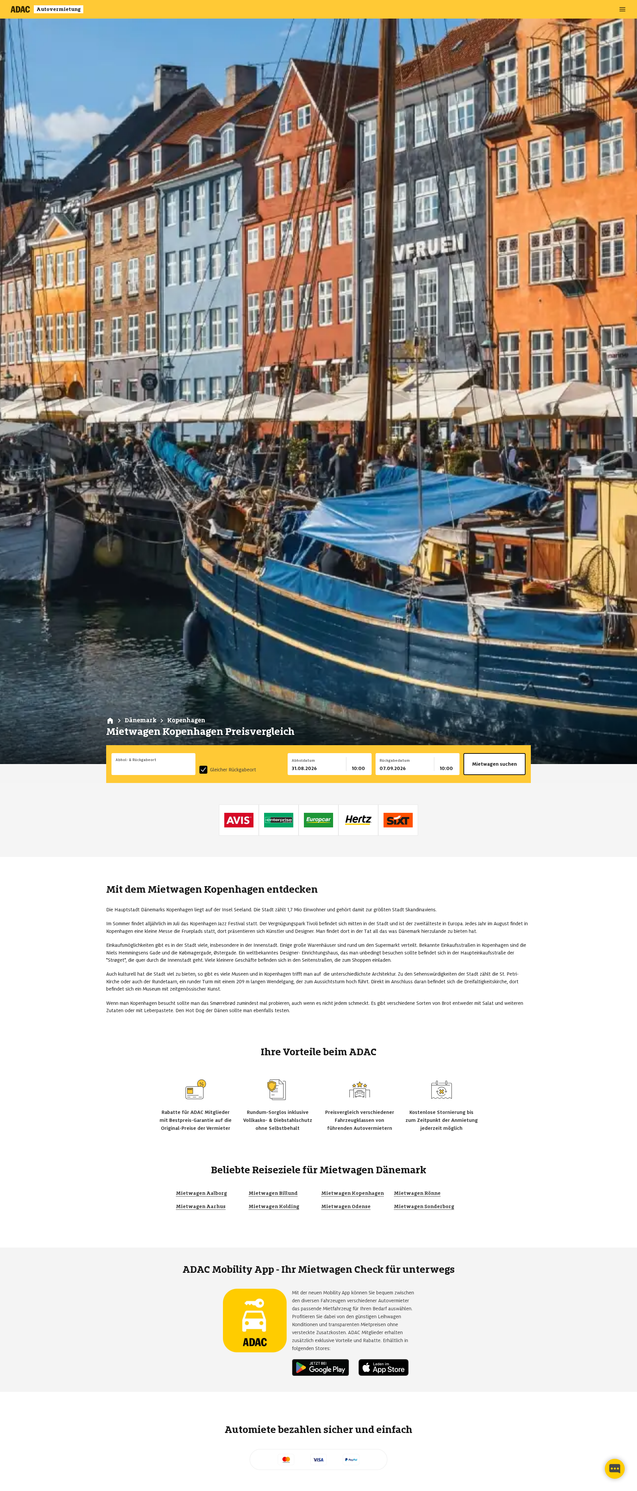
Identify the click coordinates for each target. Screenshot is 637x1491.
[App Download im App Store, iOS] (386, 1367)
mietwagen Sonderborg (424, 1206)
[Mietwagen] (110, 721)
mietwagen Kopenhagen (352, 1193)
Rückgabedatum (395, 760)
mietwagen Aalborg (201, 1193)
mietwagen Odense (346, 1206)
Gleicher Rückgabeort (233, 770)
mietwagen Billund (273, 1193)
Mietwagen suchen (494, 764)
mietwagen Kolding (273, 1206)
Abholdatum (303, 760)
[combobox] (153, 768)
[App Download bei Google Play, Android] (323, 1367)
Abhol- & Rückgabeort (135, 759)
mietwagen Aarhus (201, 1206)
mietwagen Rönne (417, 1193)
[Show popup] (193, 768)
